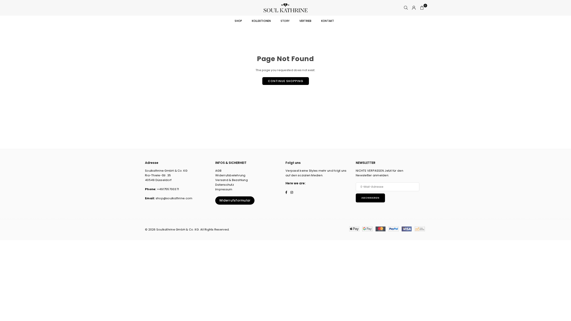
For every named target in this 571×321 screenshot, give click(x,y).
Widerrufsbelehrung (230, 175)
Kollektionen (261, 21)
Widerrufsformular (234, 200)
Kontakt (327, 21)
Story (285, 21)
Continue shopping (285, 81)
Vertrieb (305, 21)
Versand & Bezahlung (231, 180)
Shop (238, 21)
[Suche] (406, 8)
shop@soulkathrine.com (174, 198)
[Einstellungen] (414, 8)
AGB (218, 171)
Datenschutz (224, 185)
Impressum (223, 189)
